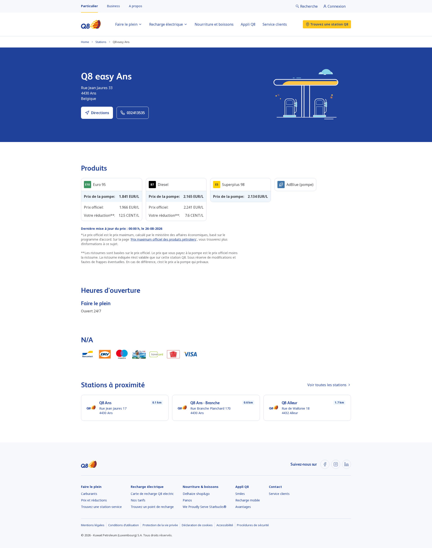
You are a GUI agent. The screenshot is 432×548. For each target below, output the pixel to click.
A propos (135, 6)
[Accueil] (91, 24)
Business (113, 6)
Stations (100, 42)
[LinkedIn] (346, 464)
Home (85, 42)
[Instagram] (335, 464)
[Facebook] (324, 464)
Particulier (89, 6)
